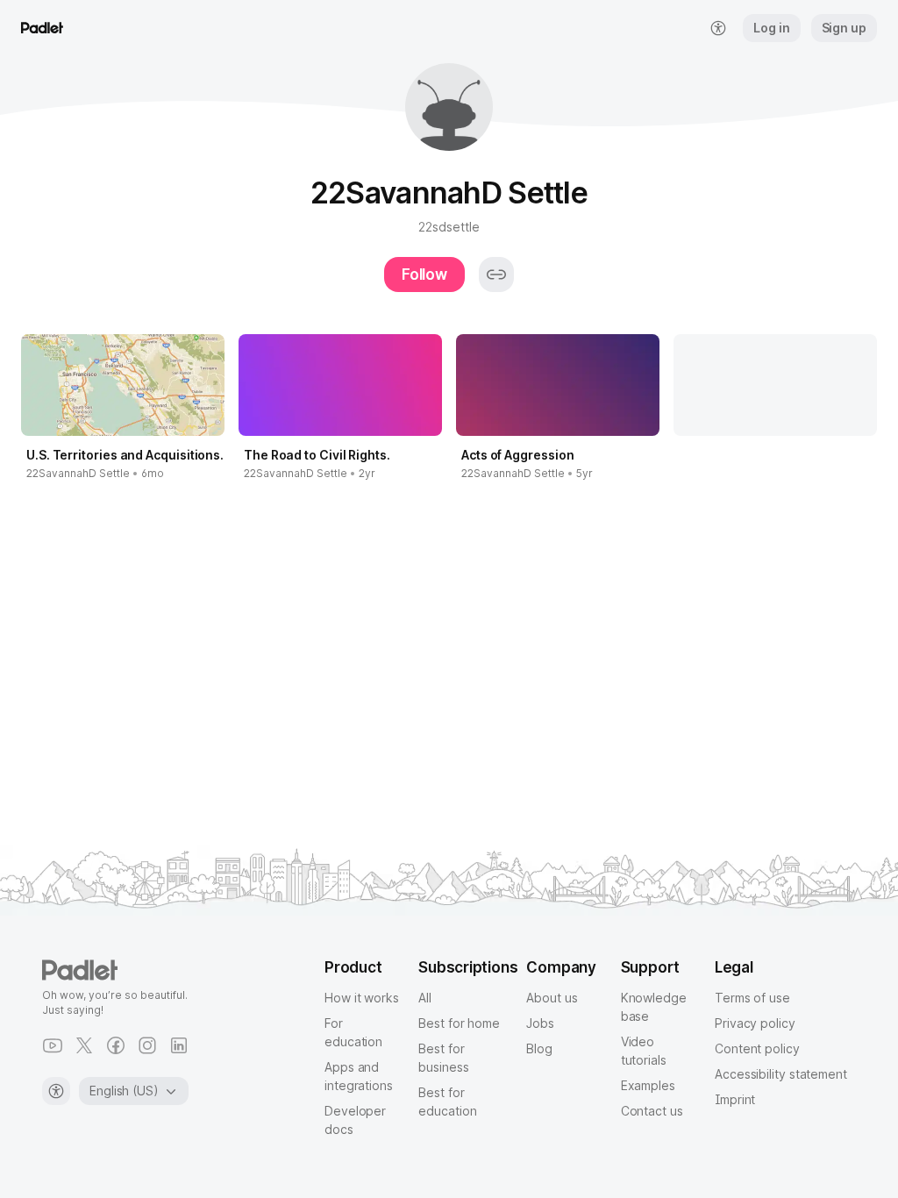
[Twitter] (84, 1045)
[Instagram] (147, 1045)
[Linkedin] (178, 1045)
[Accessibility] (56, 1091)
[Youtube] (52, 1045)
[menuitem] (718, 28)
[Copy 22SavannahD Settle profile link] (496, 274)
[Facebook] (115, 1045)
